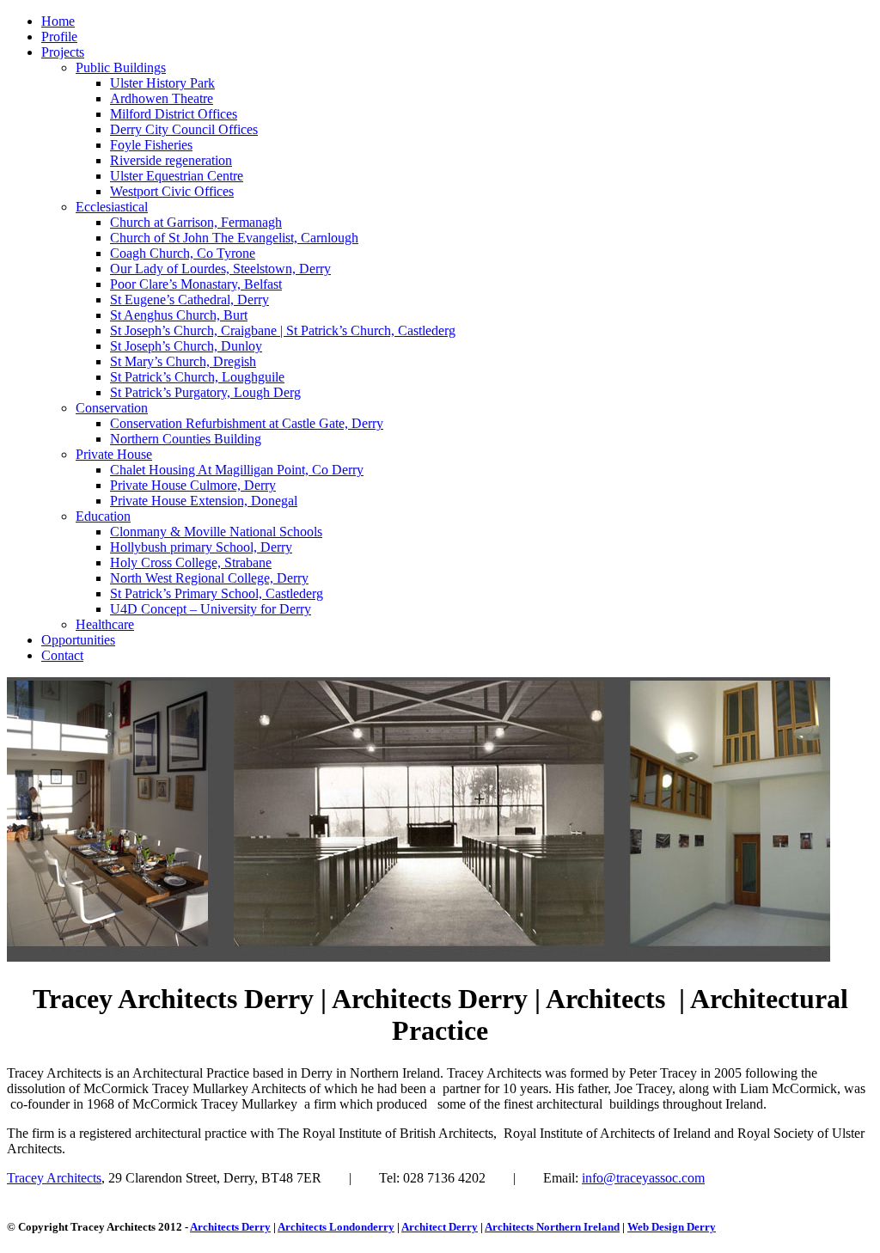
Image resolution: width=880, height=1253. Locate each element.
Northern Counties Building (185, 438)
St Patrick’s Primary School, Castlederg (216, 593)
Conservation (112, 407)
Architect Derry (439, 1226)
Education (103, 516)
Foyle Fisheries (151, 145)
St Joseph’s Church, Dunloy (186, 346)
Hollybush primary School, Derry (201, 547)
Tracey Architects (54, 1177)
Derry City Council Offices (184, 129)
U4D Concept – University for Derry (210, 609)
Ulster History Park (162, 83)
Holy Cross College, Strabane (191, 562)
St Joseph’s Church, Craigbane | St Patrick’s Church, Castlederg (282, 330)
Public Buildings (121, 67)
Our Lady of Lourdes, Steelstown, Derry (220, 268)
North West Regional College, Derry (209, 578)
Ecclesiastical (112, 206)
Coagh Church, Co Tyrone (182, 253)
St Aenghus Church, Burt (179, 315)
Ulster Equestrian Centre (176, 175)
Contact (62, 655)
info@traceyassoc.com (643, 1177)
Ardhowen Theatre (161, 98)
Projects (62, 52)
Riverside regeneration (171, 160)
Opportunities (78, 640)
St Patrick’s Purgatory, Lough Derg (205, 392)
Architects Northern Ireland (552, 1226)
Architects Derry (230, 1226)
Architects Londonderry (336, 1226)
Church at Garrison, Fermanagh (196, 222)
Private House (114, 454)
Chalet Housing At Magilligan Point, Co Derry (237, 469)
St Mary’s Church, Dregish (183, 361)
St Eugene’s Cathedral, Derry (189, 299)
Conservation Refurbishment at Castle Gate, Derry (246, 423)
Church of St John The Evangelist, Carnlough (234, 237)
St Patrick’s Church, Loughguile (197, 377)
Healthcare (105, 624)
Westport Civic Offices (172, 191)
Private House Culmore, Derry (193, 485)
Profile (59, 36)
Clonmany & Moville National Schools (216, 531)
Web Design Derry (671, 1226)
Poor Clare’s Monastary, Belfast (196, 284)
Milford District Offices (173, 114)
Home (58, 21)
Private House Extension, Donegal (203, 500)
